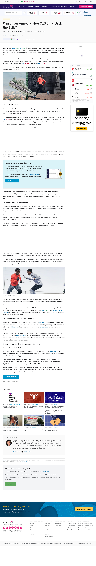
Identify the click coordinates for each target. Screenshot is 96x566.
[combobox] (13, 13)
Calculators (69, 527)
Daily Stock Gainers (85, 13)
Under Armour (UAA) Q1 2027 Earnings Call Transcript (10, 407)
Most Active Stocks (85, 11)
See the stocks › (12, 180)
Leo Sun (7, 35)
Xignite (13, 531)
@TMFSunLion (27, 452)
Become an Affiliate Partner (84, 532)
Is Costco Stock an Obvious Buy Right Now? (34, 429)
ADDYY (39, 63)
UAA (13, 48)
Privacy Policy (16, 543)
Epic (46, 527)
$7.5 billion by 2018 (14, 327)
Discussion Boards (71, 525)
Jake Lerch (55, 427)
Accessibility (77, 1)
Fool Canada (58, 525)
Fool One (47, 534)
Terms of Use (7, 543)
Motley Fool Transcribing (15, 404)
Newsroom (32, 529)
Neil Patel (55, 404)
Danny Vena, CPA (35, 404)
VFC (5, 119)
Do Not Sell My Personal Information (84, 543)
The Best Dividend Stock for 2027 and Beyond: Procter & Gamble (12, 429)
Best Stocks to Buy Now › (86, 6)
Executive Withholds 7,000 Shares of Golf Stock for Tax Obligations (54, 429)
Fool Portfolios (48, 532)
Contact (32, 532)
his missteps (43, 322)
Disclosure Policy (24, 543)
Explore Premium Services (17, 19)
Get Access (74, 77)
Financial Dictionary (71, 529)
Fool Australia (58, 523)
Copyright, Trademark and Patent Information (51, 543)
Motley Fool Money (49, 536)
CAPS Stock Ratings (71, 523)
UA (21, 48)
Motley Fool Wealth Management (85, 525)
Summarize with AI (30, 39)
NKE (23, 63)
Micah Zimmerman (14, 427)
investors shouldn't (21, 335)
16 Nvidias (46, 471)
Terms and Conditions (69, 543)
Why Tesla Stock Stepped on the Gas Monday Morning (33, 407)
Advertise (32, 534)
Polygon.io (19, 531)
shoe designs (44, 327)
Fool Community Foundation (84, 529)
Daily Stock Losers (87, 15)
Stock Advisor (48, 525)
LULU (43, 310)
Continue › (11, 484)
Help (91, 1)
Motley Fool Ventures (83, 527)
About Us (32, 523)
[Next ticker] (80, 13)
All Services (47, 523)
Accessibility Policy (35, 543)
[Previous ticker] (24, 13)
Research (32, 527)
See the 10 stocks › (11, 376)
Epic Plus (47, 529)
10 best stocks (34, 174)
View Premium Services (84, 509)
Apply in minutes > (82, 128)
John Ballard (35, 427)
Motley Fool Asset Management (85, 523)
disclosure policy (25, 461)
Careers (32, 525)
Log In (85, 1)
